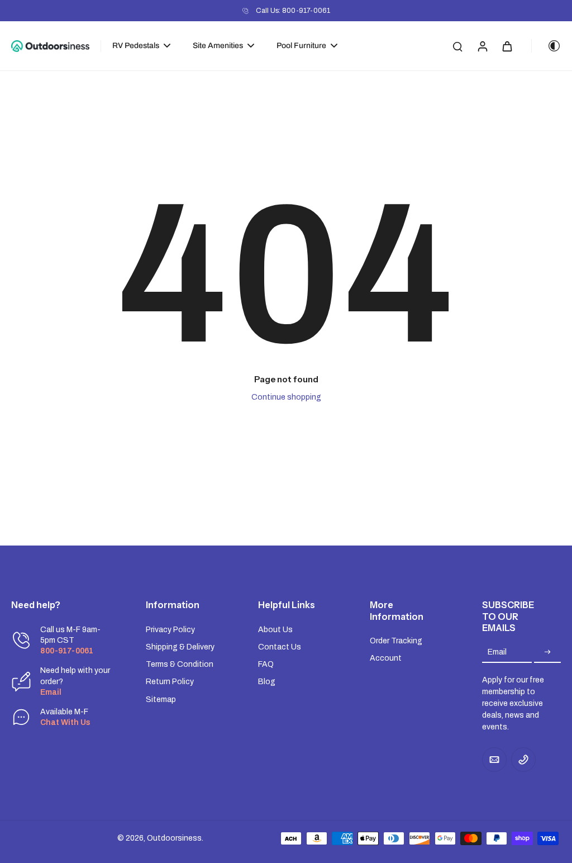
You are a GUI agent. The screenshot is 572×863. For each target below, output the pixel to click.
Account (386, 658)
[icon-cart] (506, 46)
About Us (275, 629)
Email (497, 652)
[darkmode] (546, 46)
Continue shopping (286, 397)
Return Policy (170, 681)
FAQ (266, 664)
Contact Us (279, 647)
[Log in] (482, 46)
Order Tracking (396, 641)
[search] (457, 46)
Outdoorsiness (174, 838)
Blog (266, 681)
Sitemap (161, 699)
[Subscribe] (547, 652)
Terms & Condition (179, 664)
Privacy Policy (170, 629)
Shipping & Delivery (180, 647)
